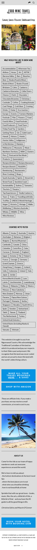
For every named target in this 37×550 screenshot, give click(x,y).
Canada (16, 244)
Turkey (22, 316)
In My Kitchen (8, 144)
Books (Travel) (22, 83)
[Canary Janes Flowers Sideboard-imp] (18, 49)
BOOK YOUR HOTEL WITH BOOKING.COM (18, 522)
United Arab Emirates (11, 320)
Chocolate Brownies (11, 99)
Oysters (30, 151)
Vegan (5, 204)
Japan (5, 275)
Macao (5, 286)
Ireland (22, 271)
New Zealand (8, 293)
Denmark (15, 252)
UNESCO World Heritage (22, 200)
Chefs (13, 95)
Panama (6, 297)
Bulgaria (6, 241)
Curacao (6, 252)
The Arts (6, 189)
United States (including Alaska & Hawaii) (16, 325)
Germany (23, 259)
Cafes (14, 87)
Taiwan (12, 312)
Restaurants (20, 170)
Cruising (29, 106)
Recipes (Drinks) (9, 163)
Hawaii (5, 136)
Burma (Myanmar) (19, 241)
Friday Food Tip (9, 129)
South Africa (27, 305)
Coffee (15, 102)
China (24, 244)
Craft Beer (19, 106)
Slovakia (16, 305)
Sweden (12, 308)
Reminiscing (7, 170)
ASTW (26, 72)
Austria (31, 233)
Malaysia (14, 286)
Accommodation (9, 68)
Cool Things (7, 106)
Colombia (6, 248)
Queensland (17, 159)
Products (6, 159)
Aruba (13, 233)
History (14, 136)
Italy (30, 271)
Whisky (6, 212)
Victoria (13, 204)
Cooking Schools (27, 102)
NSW (22, 151)
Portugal (6, 301)
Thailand (21, 312)
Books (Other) (8, 83)
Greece (20, 263)
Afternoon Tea (24, 68)
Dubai (12, 110)
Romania (15, 301)
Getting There (8, 133)
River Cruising (8, 174)
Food (29, 117)
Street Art (29, 178)
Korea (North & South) (12, 278)
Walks (30, 204)
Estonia (13, 256)
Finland (26, 256)
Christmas (25, 99)
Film (14, 117)
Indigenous (20, 140)
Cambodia (7, 244)
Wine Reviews (8, 215)
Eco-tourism (23, 110)
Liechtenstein (15, 282)
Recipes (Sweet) (9, 166)
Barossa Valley (8, 76)
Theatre (15, 189)
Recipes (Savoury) (25, 163)
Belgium (27, 237)
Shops (18, 174)
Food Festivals (21, 121)
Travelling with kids (25, 197)
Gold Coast (26, 133)
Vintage (22, 204)
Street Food (7, 182)
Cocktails (6, 102)
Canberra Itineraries (11, 91)
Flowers (21, 117)
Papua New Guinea (19, 297)
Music (27, 148)
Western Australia (20, 208)
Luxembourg (29, 282)
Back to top (17, 545)
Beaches (26, 76)
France (5, 259)
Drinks (5, 110)
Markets (19, 144)
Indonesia (13, 271)
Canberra (23, 87)
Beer (5, 80)
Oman (27, 293)
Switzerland (23, 308)
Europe (6, 114)
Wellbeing (7, 208)
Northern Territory (10, 151)
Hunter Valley (8, 140)
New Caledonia (18, 290)
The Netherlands (9, 316)
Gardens (21, 129)
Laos (25, 278)
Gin (18, 133)
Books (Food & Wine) (17, 80)
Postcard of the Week (18, 155)
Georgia (14, 259)
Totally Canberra (25, 193)
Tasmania (28, 185)
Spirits (19, 178)
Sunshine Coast (21, 182)
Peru (4, 155)
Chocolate (23, 95)
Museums (18, 148)
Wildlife (14, 212)
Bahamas (17, 237)
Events (14, 114)
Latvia (5, 282)
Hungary (17, 267)
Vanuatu (6, 329)
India (5, 271)
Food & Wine (8, 121)
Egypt (5, 256)
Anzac (13, 72)
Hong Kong (7, 267)
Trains (12, 197)
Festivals (6, 117)
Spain (5, 308)
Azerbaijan (7, 237)
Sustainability (8, 185)
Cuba (26, 248)
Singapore (7, 305)
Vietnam (15, 329)
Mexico (31, 286)
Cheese (6, 95)
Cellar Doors (26, 91)
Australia (22, 233)
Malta (22, 286)
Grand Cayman (8, 263)
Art (20, 72)
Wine (22, 212)
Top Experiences (9, 193)
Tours (5, 197)
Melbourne (7, 148)
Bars (18, 76)
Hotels (22, 136)
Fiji (20, 256)
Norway (19, 293)
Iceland (27, 267)
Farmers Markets (26, 114)
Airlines (6, 72)
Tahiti (5, 312)
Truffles (6, 200)
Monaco (6, 290)
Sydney (19, 185)
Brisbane (6, 87)
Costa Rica (17, 248)
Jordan (12, 275)
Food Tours (22, 125)
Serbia (24, 301)
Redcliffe (22, 166)
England (25, 252)
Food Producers (9, 125)
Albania (6, 233)
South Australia (9, 178)
